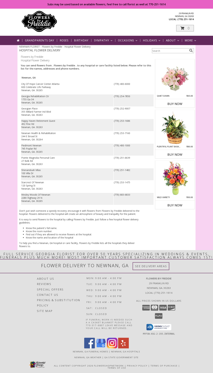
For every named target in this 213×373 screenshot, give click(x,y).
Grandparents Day (39, 40)
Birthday (81, 40)
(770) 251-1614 (185, 19)
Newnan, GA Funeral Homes (90, 351)
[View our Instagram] (112, 347)
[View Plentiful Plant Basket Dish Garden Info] (175, 128)
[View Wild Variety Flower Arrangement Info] (175, 178)
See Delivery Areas (151, 266)
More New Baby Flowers (170, 214)
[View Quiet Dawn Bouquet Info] (175, 77)
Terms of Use (117, 367)
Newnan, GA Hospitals (125, 351)
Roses (64, 40)
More (189, 40)
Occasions (126, 40)
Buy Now (174, 104)
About (171, 40)
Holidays (150, 40)
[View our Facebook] (89, 347)
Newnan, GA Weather (87, 357)
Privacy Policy (137, 365)
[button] (185, 28)
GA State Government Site (121, 357)
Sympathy (101, 40)
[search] (191, 50)
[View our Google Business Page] (101, 347)
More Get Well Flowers (170, 56)
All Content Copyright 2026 (73, 365)
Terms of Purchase (164, 365)
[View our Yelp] (123, 347)
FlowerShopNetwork (109, 365)
